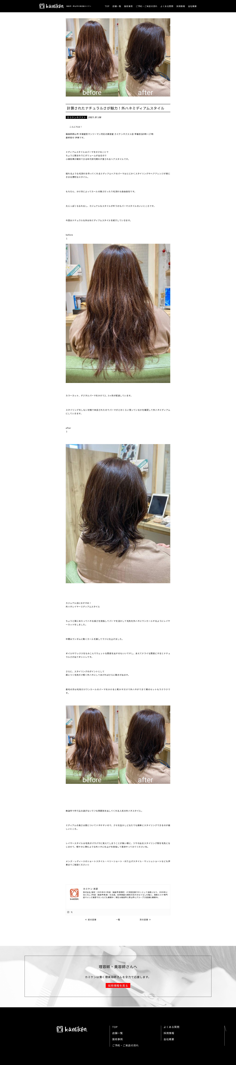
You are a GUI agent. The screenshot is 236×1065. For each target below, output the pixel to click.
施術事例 (128, 6)
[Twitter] (72, 912)
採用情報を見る (118, 985)
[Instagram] (68, 912)
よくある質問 (166, 6)
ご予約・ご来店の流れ (146, 6)
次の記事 (144, 919)
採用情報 (180, 6)
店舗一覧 (116, 6)
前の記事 (92, 919)
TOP (107, 6)
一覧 (118, 919)
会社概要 (192, 6)
